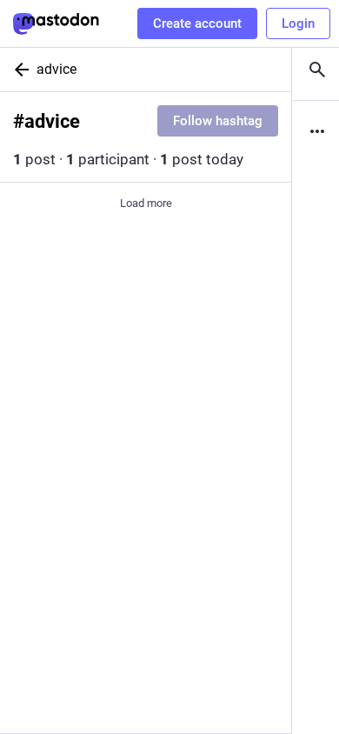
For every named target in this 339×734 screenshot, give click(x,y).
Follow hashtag (218, 121)
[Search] (315, 69)
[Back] (18, 69)
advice (56, 69)
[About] (315, 131)
